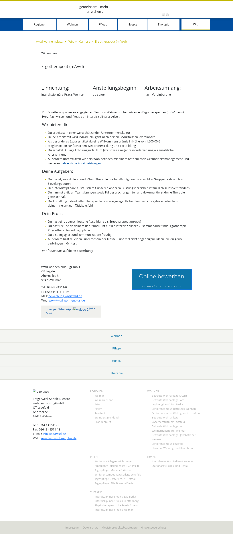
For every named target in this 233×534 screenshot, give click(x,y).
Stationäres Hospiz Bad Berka (170, 466)
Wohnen (72, 24)
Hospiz (132, 24)
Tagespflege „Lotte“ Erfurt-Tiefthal (115, 479)
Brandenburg (103, 422)
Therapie (163, 24)
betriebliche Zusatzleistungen (81, 163)
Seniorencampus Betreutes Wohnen (174, 408)
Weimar (99, 395)
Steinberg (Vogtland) (107, 417)
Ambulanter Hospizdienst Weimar (172, 461)
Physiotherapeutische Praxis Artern (116, 505)
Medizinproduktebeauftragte (119, 527)
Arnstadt (100, 413)
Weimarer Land (104, 400)
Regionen (39, 24)
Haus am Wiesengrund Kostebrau (172, 448)
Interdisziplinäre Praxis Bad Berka (115, 496)
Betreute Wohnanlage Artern (169, 395)
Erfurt (98, 404)
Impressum (72, 527)
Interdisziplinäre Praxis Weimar (114, 509)
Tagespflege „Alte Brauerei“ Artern (115, 483)
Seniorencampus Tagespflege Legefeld (118, 474)
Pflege (103, 24)
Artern (98, 408)
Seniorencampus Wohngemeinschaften (176, 413)
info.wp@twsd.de (54, 434)
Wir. (195, 24)
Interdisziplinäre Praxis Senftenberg (117, 501)
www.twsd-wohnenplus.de (67, 300)
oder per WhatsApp (70, 311)
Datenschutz (90, 527)
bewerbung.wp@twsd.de (65, 296)
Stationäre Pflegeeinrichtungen (114, 461)
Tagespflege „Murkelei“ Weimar (114, 470)
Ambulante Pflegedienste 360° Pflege (117, 466)
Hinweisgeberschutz (153, 527)
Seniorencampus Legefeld (167, 443)
